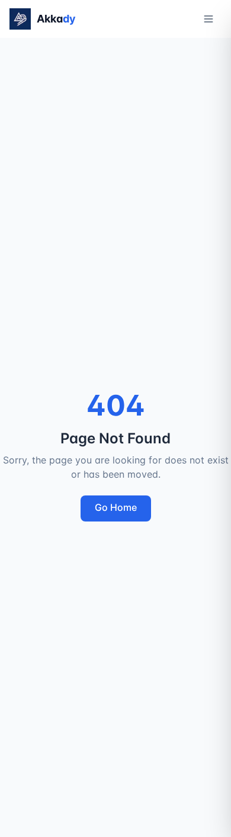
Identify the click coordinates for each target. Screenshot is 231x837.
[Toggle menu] (208, 19)
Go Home (116, 507)
